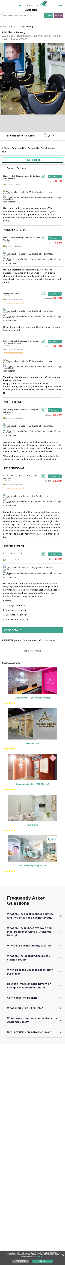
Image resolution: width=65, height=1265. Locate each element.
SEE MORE (39, 1256)
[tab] (32, 189)
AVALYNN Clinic (32, 743)
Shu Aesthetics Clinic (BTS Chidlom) (32, 784)
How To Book (32, 159)
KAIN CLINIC (32, 825)
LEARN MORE (21, 1261)
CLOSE (42, 1261)
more (4, 152)
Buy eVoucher (55, 176)
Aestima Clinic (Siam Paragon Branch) (32, 698)
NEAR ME (58, 15)
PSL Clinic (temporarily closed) (32, 866)
